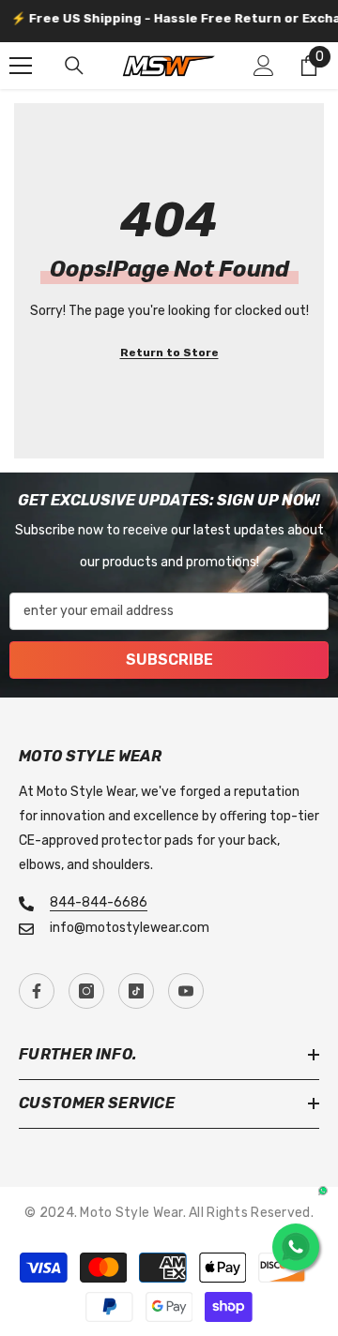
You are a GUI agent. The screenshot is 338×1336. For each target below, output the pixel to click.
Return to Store (169, 352)
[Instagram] (86, 991)
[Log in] (264, 65)
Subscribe (169, 659)
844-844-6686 (98, 902)
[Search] (74, 65)
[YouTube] (186, 991)
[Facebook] (36, 991)
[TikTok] (136, 991)
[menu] (20, 65)
